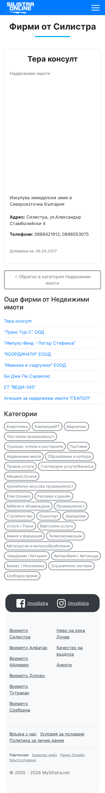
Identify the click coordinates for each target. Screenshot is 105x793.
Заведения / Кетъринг (27, 555)
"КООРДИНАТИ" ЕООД (27, 354)
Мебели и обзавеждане (28, 506)
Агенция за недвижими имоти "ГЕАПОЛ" (47, 398)
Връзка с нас (23, 734)
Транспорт (48, 516)
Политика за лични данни (36, 740)
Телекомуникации (65, 536)
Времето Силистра (19, 634)
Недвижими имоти (24, 456)
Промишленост (71, 506)
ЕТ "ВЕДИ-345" (20, 387)
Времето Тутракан (19, 689)
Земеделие (75, 516)
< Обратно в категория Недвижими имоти (53, 280)
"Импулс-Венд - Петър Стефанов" (40, 343)
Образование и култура (69, 456)
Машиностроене (22, 476)
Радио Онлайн (72, 755)
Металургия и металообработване (38, 546)
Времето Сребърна (19, 707)
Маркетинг (76, 426)
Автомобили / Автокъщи (76, 555)
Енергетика (17, 426)
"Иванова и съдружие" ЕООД (35, 365)
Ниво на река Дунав (71, 634)
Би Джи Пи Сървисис (27, 376)
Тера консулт (18, 321)
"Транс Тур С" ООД (24, 332)
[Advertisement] (52, 137)
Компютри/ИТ (47, 426)
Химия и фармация (24, 536)
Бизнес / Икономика (25, 565)
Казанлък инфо (44, 755)
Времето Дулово (27, 675)
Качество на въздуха (70, 651)
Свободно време (22, 575)
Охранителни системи (71, 565)
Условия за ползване (62, 734)
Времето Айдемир (19, 661)
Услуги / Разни (20, 526)
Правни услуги (20, 466)
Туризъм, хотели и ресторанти (35, 446)
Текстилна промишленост (30, 436)
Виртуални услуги (56, 526)
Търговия (78, 446)
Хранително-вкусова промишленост (40, 486)
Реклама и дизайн (54, 496)
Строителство (19, 516)
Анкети (64, 664)
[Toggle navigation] (95, 8)
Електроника (18, 496)
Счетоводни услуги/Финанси (67, 466)
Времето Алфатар (28, 647)
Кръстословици (22, 760)
